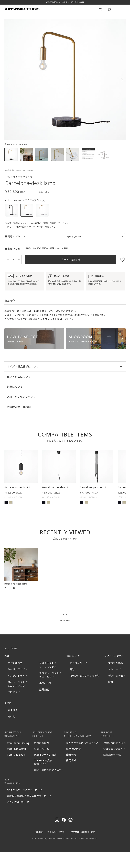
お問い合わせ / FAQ (114, 743)
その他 (11, 716)
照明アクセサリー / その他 (84, 675)
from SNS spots (16, 754)
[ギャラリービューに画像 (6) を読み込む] (88, 154)
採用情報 (71, 760)
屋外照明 (44, 689)
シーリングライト (18, 669)
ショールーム (41, 748)
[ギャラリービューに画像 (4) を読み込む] (57, 154)
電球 (72, 669)
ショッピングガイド (114, 748)
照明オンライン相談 (45, 754)
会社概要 (39, 832)
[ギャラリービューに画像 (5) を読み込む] (72, 154)
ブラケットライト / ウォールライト (50, 674)
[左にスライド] (8, 80)
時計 (110, 682)
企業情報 (71, 754)
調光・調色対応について (47, 770)
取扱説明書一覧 (112, 754)
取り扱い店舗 (73, 748)
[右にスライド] (121, 80)
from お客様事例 (16, 748)
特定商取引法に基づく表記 (83, 832)
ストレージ (114, 669)
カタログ (13, 710)
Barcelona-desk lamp (16, 583)
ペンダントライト (18, 675)
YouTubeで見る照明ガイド (43, 762)
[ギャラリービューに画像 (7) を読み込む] (103, 154)
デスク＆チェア (117, 675)
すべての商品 (15, 663)
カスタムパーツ (78, 663)
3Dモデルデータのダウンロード (24, 790)
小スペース (45, 683)
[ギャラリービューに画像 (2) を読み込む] (26, 154)
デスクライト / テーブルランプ (47, 664)
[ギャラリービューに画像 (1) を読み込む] (10, 154)
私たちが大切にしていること (82, 743)
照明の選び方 (41, 743)
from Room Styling (18, 743)
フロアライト (15, 692)
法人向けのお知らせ (18, 801)
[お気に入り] (120, 259)
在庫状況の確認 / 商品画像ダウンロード (29, 796)
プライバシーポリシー (57, 832)
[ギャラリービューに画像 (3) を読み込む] (41, 154)
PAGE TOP (65, 620)
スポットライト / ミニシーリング (17, 683)
